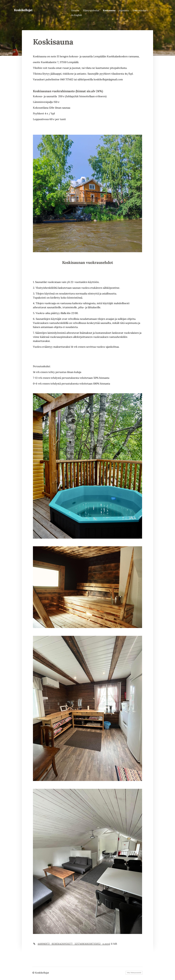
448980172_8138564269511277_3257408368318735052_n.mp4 (74, 943)
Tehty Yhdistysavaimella (134, 972)
